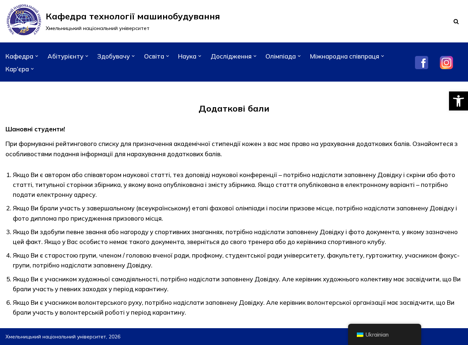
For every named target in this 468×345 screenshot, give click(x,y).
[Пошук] (456, 21)
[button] (458, 100)
